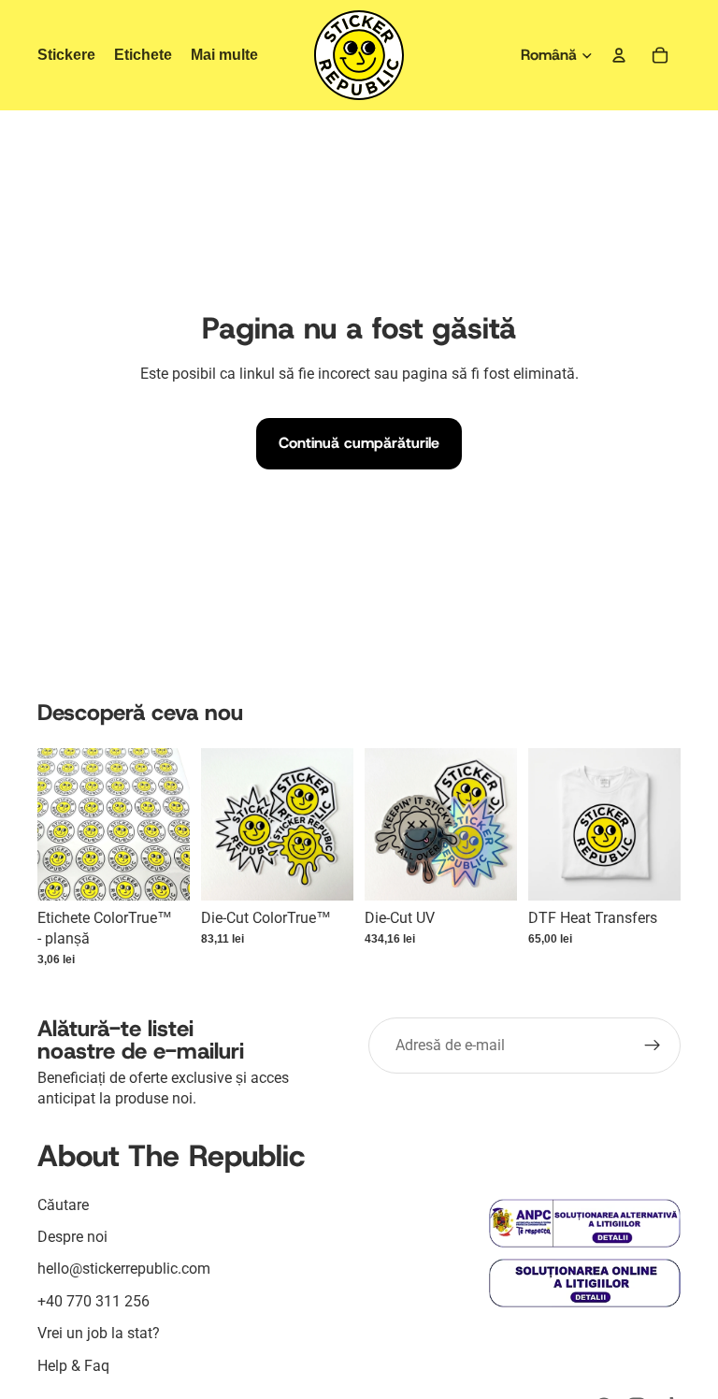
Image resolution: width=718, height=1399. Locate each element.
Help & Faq (73, 1366)
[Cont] (618, 55)
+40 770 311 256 (93, 1301)
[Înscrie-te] (652, 1045)
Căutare (63, 1205)
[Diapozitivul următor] (496, 823)
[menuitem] (224, 55)
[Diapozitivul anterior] (385, 823)
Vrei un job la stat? (98, 1333)
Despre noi (72, 1237)
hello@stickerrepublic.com (123, 1268)
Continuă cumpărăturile (359, 443)
